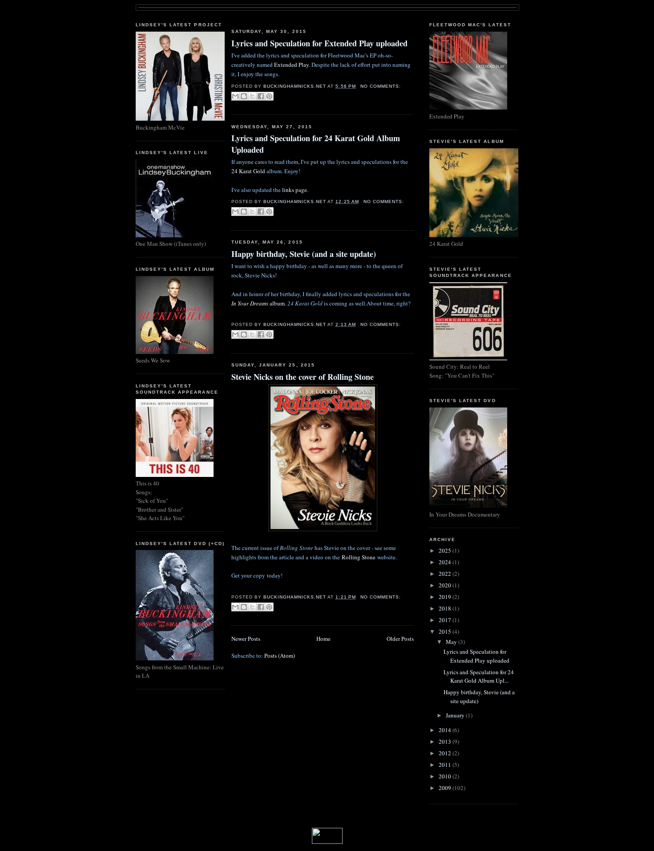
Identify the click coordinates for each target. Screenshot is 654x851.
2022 (445, 574)
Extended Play (291, 65)
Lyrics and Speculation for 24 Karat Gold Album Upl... (479, 676)
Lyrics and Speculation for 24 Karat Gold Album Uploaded (315, 144)
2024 (445, 562)
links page (294, 190)
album (258, 303)
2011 (445, 765)
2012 (445, 753)
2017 (445, 620)
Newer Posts (245, 639)
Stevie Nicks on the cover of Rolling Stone (302, 377)
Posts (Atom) (279, 655)
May (452, 642)
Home (323, 639)
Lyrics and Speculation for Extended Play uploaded (319, 43)
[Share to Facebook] (260, 96)
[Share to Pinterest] (269, 96)
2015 (445, 631)
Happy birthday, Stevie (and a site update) (303, 254)
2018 (445, 608)
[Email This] (235, 96)
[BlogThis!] (243, 96)
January (456, 715)
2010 (445, 776)
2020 (445, 585)
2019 (445, 597)
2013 (445, 741)
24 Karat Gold (248, 171)
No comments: (380, 86)
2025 (445, 550)
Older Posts (400, 639)
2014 (445, 730)
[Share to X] (252, 96)
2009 (445, 788)
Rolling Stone (358, 557)
